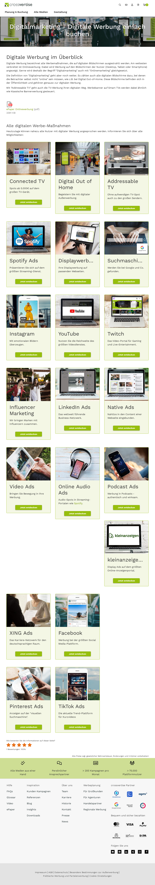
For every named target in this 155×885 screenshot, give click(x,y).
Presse (65, 815)
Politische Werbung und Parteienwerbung (65, 876)
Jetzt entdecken (28, 202)
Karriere (66, 797)
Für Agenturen (91, 797)
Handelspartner (92, 803)
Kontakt (66, 809)
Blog (29, 803)
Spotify (78, 503)
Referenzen (33, 797)
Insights (31, 809)
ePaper (11, 809)
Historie (66, 803)
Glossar (11, 797)
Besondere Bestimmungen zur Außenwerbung (94, 872)
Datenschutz (61, 872)
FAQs (10, 791)
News (65, 821)
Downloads (33, 815)
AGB (50, 872)
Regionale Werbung (94, 809)
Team (65, 791)
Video (10, 803)
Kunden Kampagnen (39, 791)
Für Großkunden (93, 791)
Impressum (41, 872)
